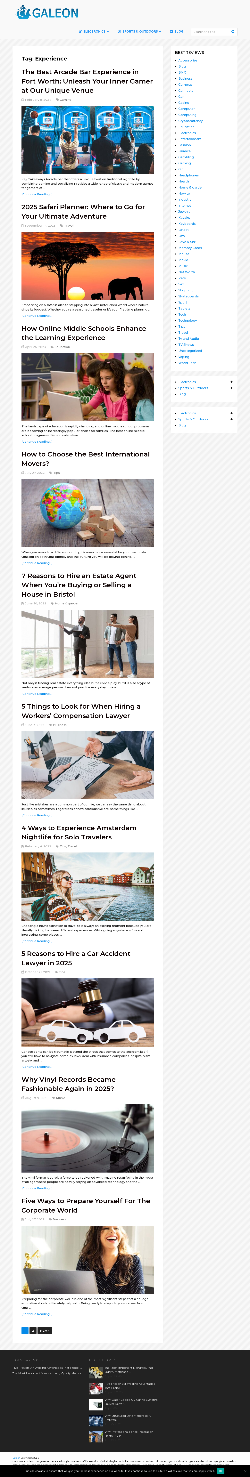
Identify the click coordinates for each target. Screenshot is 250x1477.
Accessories (187, 60)
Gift (181, 169)
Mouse (183, 254)
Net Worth (186, 272)
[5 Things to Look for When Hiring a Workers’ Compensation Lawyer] (87, 765)
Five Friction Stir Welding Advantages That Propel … (47, 1367)
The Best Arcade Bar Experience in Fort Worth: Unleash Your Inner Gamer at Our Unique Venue (87, 81)
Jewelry (184, 212)
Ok (220, 1471)
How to (184, 193)
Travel (69, 225)
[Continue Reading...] (37, 194)
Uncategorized (190, 351)
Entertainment (190, 139)
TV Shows (186, 345)
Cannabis (185, 91)
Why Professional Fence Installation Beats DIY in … (129, 1434)
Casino (183, 103)
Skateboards (188, 296)
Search (234, 32)
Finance (184, 151)
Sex (181, 284)
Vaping (183, 357)
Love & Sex (187, 242)
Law (181, 236)
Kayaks (184, 218)
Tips (56, 473)
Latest (183, 230)
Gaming (65, 99)
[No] (245, 1471)
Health (183, 181)
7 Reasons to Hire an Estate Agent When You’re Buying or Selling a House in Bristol (79, 585)
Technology (187, 320)
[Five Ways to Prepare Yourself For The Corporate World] (87, 1260)
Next (44, 1330)
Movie (183, 260)
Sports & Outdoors (140, 31)
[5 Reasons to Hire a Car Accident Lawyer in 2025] (87, 1012)
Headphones (188, 175)
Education (62, 347)
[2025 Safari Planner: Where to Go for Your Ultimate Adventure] (87, 266)
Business (60, 725)
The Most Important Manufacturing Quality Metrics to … (46, 1375)
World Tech (187, 363)
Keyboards (187, 224)
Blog (178, 31)
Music (60, 1098)
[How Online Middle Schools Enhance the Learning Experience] (87, 387)
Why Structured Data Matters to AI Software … (128, 1418)
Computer (186, 109)
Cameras (185, 84)
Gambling (186, 157)
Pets (182, 278)
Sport (182, 302)
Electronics (187, 133)
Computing (187, 115)
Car (181, 97)
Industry (184, 199)
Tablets (184, 308)
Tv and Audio (188, 339)
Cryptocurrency (190, 121)
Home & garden (67, 603)
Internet (184, 205)
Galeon (16, 1457)
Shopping (186, 290)
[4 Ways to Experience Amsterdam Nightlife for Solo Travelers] (87, 886)
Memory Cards (190, 248)
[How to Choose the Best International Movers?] (87, 513)
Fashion (184, 145)
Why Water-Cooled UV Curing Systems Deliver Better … (131, 1402)
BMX (182, 72)
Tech (182, 314)
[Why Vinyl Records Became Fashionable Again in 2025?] (87, 1138)
